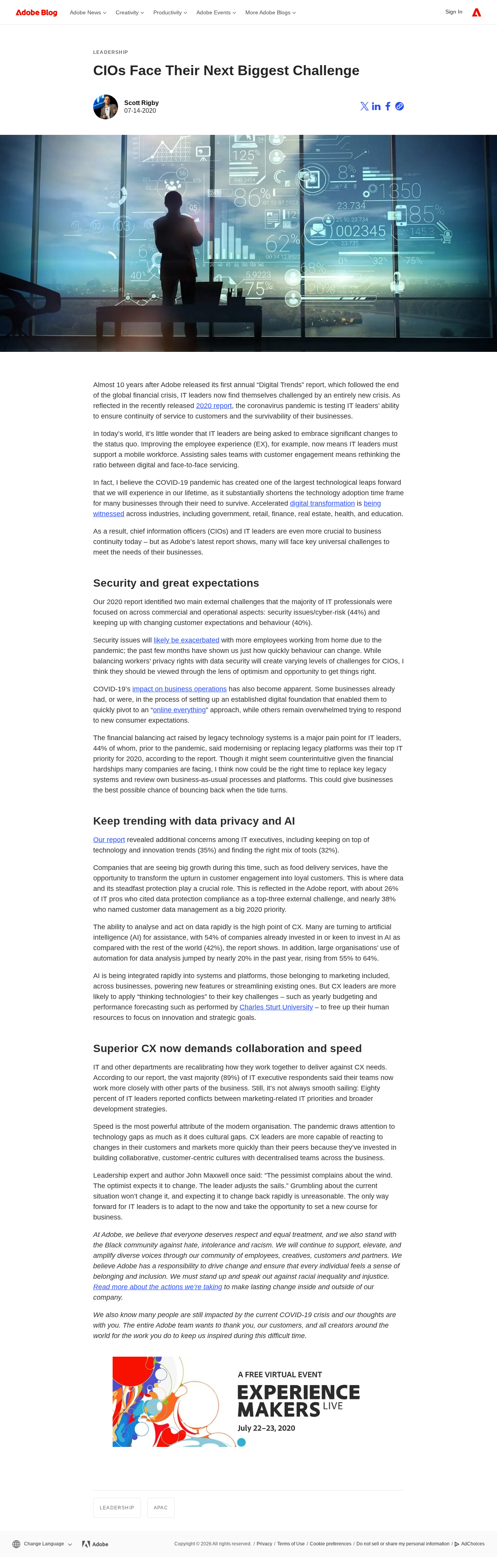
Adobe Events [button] (213, 12)
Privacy (264, 1544)
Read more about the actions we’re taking (157, 1287)
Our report (109, 840)
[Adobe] (476, 12)
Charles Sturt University (276, 1007)
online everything (179, 710)
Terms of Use (291, 1544)
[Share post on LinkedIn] (376, 107)
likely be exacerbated (186, 640)
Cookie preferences (330, 1544)
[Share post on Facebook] (388, 107)
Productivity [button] (167, 12)
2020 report (214, 406)
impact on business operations (179, 689)
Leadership (110, 52)
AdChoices (473, 1544)
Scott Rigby (141, 103)
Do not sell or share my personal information (403, 1544)
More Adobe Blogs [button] (267, 12)
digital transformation (322, 503)
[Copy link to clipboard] (399, 107)
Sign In (453, 12)
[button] (41, 1544)
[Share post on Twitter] (364, 107)
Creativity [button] (127, 12)
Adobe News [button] (85, 12)
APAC (161, 1507)
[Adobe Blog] (40, 12)
